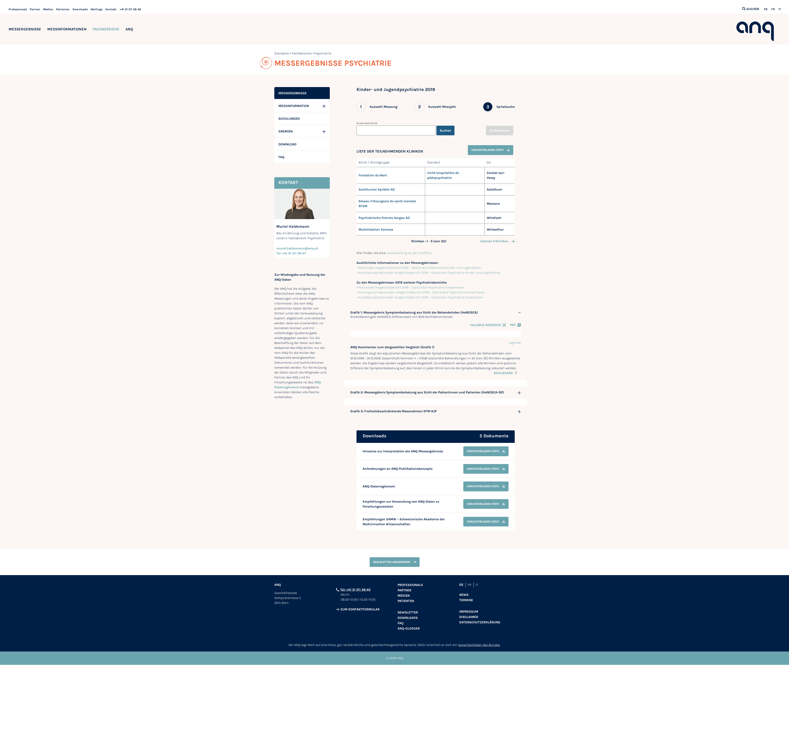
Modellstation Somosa (376, 229)
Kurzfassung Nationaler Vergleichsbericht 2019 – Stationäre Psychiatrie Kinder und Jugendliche (429, 273)
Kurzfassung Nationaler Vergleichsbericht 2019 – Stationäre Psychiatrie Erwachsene (420, 297)
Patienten (62, 9)
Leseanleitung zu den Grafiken (408, 253)
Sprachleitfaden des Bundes (479, 645)
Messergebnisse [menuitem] (292, 93)
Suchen (445, 130)
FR (773, 9)
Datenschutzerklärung (479, 622)
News (463, 595)
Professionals (18, 9)
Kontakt (111, 9)
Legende (515, 343)
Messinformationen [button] (67, 29)
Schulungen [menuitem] (289, 119)
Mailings (97, 9)
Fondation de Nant (373, 175)
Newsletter (408, 612)
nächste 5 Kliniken (494, 241)
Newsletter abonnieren (391, 562)
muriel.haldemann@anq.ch (297, 248)
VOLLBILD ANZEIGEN (485, 325)
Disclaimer (468, 617)
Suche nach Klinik (366, 123)
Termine (466, 600)
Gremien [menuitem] (285, 131)
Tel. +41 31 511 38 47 (291, 253)
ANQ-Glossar (409, 628)
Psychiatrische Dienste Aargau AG (384, 218)
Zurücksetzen (499, 130)
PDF (513, 325)
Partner (35, 9)
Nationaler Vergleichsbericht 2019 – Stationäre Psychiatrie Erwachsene (411, 287)
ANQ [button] (129, 29)
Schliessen (503, 373)
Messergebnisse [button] (25, 29)
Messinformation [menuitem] (293, 106)
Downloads (80, 9)
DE (766, 9)
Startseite (281, 53)
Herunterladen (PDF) (487, 150)
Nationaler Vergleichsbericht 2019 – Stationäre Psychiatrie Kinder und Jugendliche (419, 268)
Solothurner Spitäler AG (377, 189)
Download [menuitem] (287, 144)
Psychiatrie (323, 53)
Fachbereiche (106, 29)
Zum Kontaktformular (360, 609)
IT (780, 9)
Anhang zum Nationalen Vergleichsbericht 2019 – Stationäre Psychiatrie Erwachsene (421, 292)
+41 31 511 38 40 (130, 9)
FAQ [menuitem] (281, 157)
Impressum (468, 612)
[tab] (435, 312)
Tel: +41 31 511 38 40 (355, 590)
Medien (48, 9)
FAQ (401, 623)
